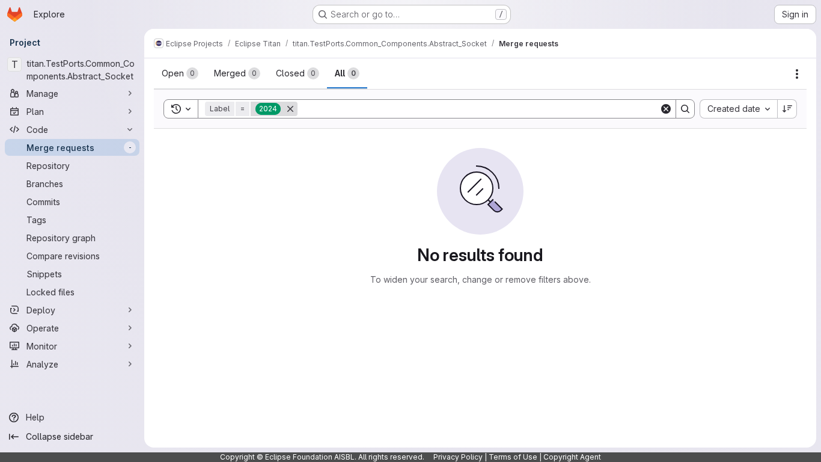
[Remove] (290, 109)
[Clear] (666, 109)
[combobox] (738, 109)
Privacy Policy (458, 456)
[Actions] (797, 74)
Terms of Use (513, 456)
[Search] (685, 109)
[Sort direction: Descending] (787, 109)
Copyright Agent (572, 456)
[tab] (180, 73)
